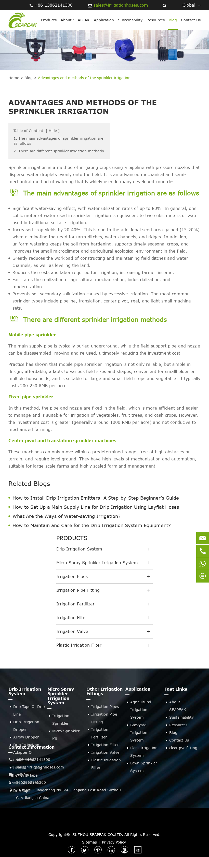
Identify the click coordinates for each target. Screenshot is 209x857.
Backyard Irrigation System (138, 732)
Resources (156, 20)
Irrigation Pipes (72, 576)
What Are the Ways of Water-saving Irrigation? (66, 516)
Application (104, 20)
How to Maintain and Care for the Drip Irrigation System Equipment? (91, 525)
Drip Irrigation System (79, 549)
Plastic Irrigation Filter (78, 645)
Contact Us (191, 20)
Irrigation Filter (71, 617)
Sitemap (89, 842)
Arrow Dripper (26, 737)
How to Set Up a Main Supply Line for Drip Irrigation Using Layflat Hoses (95, 507)
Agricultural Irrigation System (140, 709)
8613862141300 (31, 782)
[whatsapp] (202, 563)
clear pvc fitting (183, 748)
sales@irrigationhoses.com (120, 5)
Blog (173, 20)
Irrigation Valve (72, 631)
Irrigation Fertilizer (75, 604)
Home (13, 78)
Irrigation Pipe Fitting (78, 590)
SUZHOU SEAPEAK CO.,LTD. (97, 834)
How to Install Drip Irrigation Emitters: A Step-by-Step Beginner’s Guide (95, 498)
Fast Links (175, 689)
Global (188, 5)
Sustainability (130, 20)
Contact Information (31, 747)
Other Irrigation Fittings (104, 691)
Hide (53, 130)
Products (49, 20)
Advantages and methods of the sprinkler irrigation (84, 78)
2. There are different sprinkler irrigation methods (59, 151)
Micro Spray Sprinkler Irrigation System (97, 562)
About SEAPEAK (75, 20)
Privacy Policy (114, 842)
